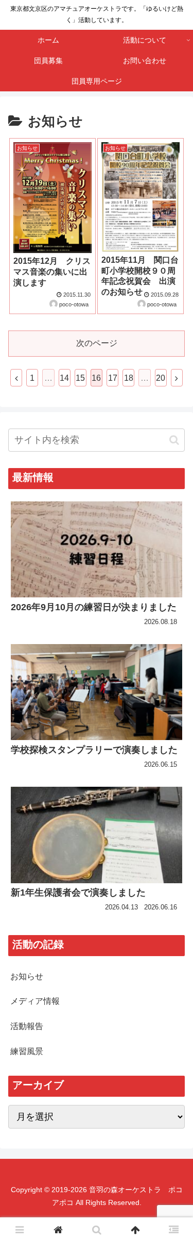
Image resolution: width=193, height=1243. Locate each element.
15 (80, 378)
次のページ (96, 343)
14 (64, 378)
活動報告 (26, 1026)
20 (160, 378)
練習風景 (26, 1051)
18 (128, 378)
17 (112, 378)
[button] (174, 440)
